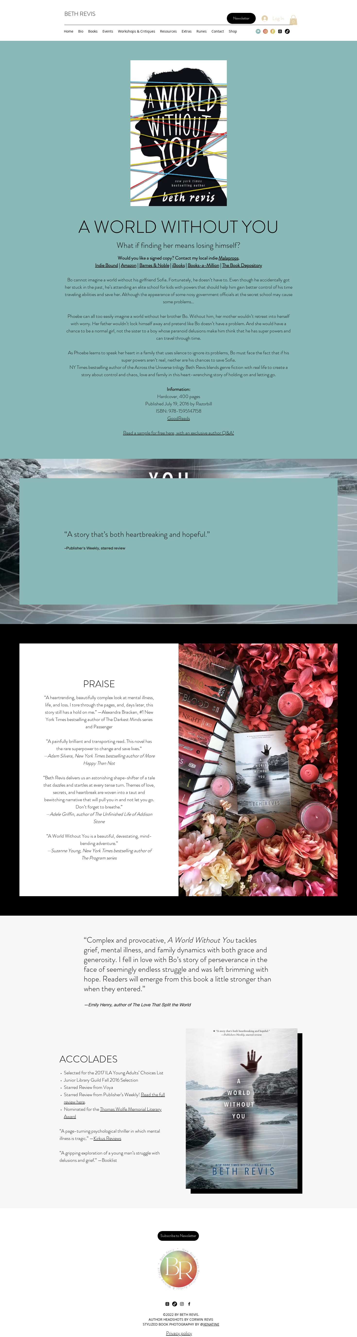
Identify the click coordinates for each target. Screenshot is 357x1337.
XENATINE (211, 1324)
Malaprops (228, 257)
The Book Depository (242, 265)
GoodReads (178, 418)
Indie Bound (106, 265)
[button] (293, 20)
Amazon (128, 265)
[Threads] (280, 31)
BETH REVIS (79, 14)
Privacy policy (179, 1333)
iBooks (178, 265)
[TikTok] (287, 31)
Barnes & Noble (154, 265)
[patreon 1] (258, 31)
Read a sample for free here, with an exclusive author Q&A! (178, 432)
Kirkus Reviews (107, 1138)
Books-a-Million (203, 265)
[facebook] (189, 1304)
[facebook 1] (272, 31)
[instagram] (181, 1304)
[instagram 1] (265, 31)
